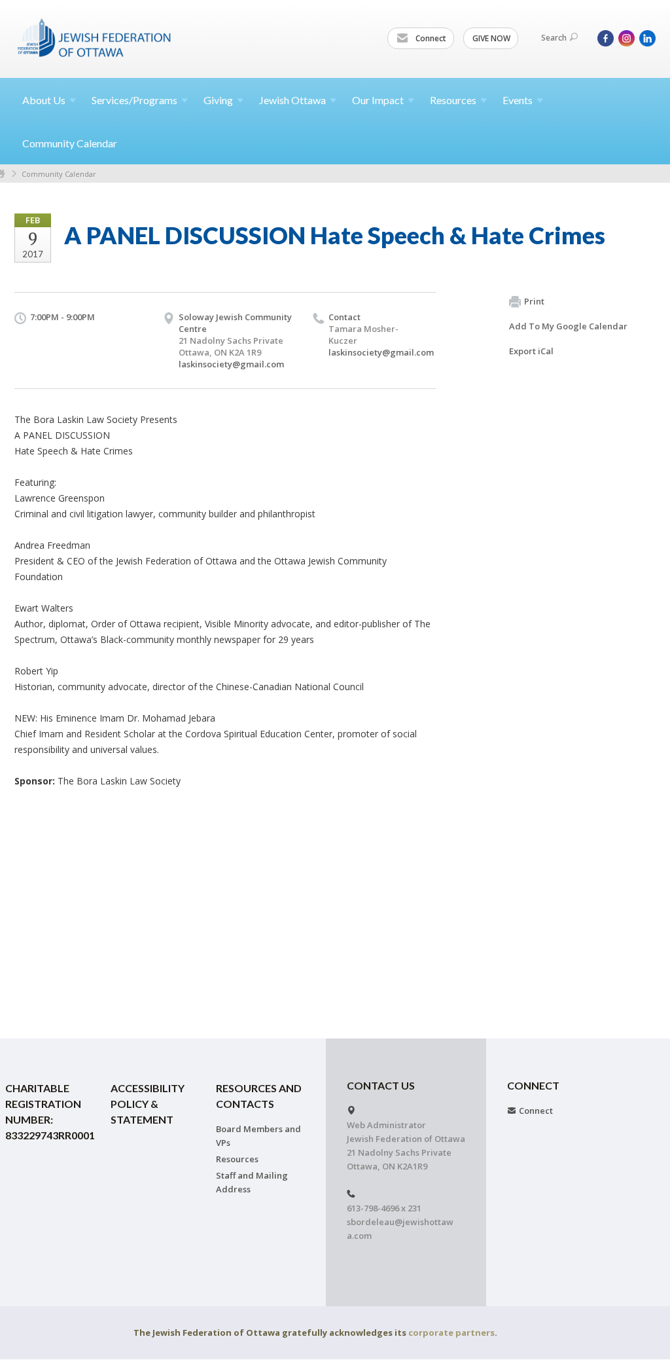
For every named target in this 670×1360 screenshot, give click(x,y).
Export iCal (531, 351)
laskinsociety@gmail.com (231, 364)
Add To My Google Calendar (568, 326)
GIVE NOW (491, 38)
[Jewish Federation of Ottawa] (94, 37)
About (43, 100)
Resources (237, 1159)
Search (554, 37)
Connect (430, 38)
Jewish (292, 100)
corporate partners (451, 1332)
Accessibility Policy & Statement (148, 1104)
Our (378, 100)
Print (534, 301)
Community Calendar (69, 143)
